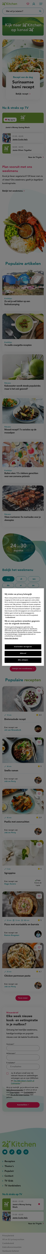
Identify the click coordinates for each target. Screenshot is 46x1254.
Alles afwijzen (23, 660)
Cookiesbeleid (10, 617)
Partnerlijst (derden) (11, 638)
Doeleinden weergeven (23, 646)
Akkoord (23, 653)
